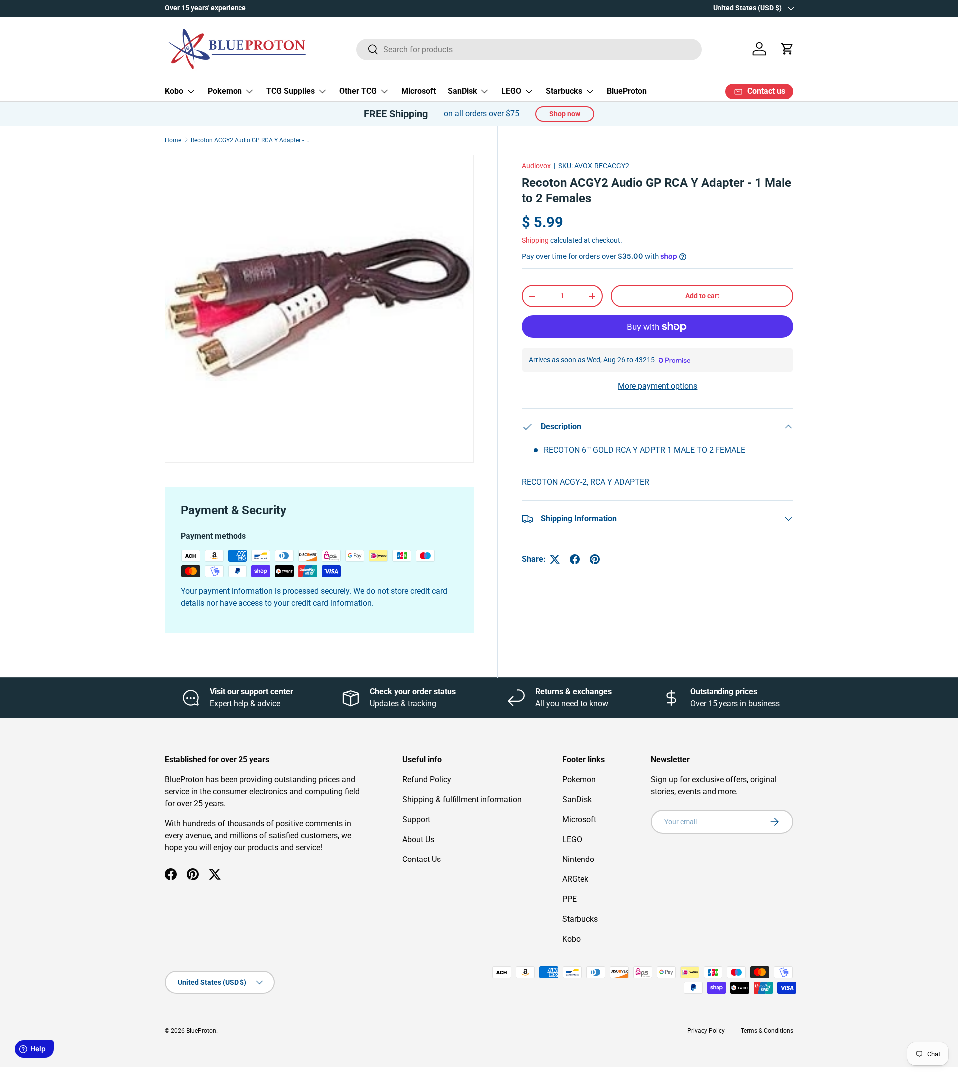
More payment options (657, 386)
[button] (787, 49)
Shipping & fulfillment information (462, 799)
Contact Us (421, 859)
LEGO (511, 91)
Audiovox (536, 166)
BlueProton (627, 91)
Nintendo (578, 859)
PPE (569, 899)
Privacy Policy (706, 1030)
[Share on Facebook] (575, 559)
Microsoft (418, 91)
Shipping (535, 240)
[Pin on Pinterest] (595, 559)
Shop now (564, 114)
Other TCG (358, 91)
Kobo (174, 91)
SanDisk (462, 91)
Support (416, 819)
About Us (418, 839)
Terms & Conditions (767, 1030)
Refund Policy (426, 779)
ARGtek (575, 879)
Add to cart (702, 296)
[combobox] (529, 49)
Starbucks (564, 91)
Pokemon (225, 91)
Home (173, 140)
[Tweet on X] (555, 559)
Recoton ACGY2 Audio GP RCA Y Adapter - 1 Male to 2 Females (250, 140)
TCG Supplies (290, 91)
